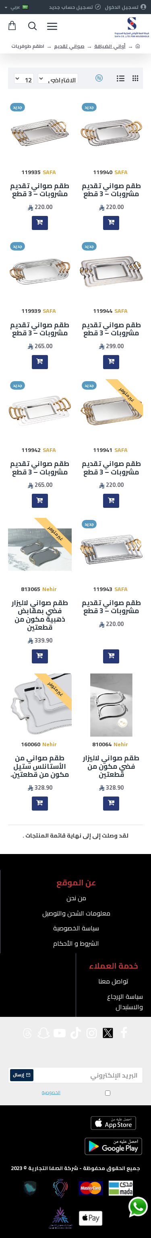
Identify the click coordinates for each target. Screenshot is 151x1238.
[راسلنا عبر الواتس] (124, 1206)
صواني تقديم (69, 46)
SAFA (121, 172)
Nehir (49, 589)
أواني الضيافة (110, 46)
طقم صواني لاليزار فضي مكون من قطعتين (111, 766)
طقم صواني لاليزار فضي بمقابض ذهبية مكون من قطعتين (40, 615)
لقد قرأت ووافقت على (72, 1092)
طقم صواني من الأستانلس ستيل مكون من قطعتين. (39, 766)
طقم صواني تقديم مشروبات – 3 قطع (111, 190)
